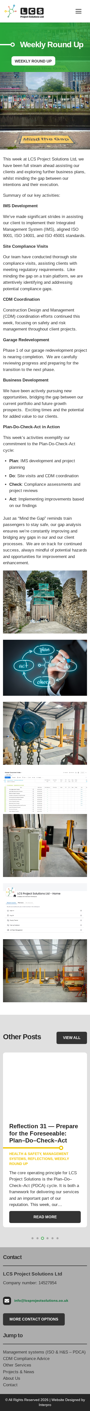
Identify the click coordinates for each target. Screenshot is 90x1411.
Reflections (40, 1159)
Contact (10, 1384)
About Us (11, 1378)
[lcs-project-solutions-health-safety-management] (24, 11)
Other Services (17, 1365)
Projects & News (18, 1372)
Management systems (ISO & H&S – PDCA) (44, 1352)
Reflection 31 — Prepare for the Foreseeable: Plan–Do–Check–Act (43, 1133)
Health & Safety (25, 1154)
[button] (78, 11)
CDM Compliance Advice (26, 1358)
